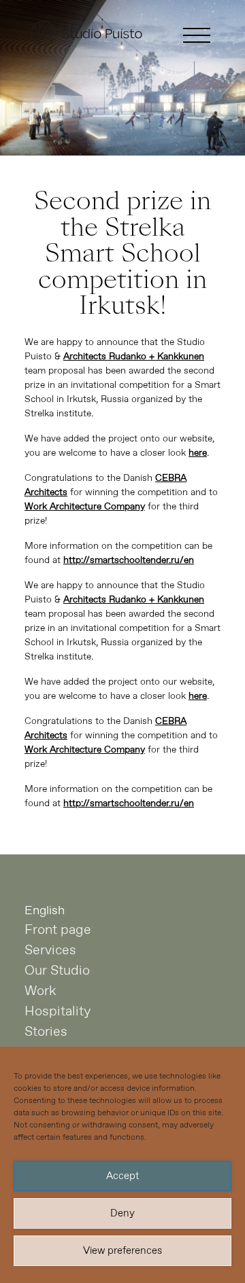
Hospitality (57, 1011)
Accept (122, 1176)
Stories (45, 1032)
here (198, 453)
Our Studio (57, 971)
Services (50, 950)
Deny (122, 1214)
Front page (57, 930)
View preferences (122, 1251)
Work (40, 991)
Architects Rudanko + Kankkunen (133, 356)
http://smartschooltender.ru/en (128, 560)
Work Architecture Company (84, 507)
